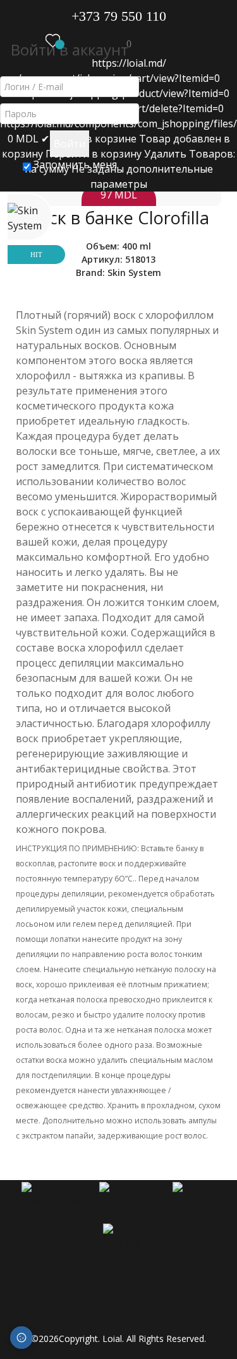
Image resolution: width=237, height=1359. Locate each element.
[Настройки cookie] (21, 1337)
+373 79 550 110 (118, 16)
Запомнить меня (74, 164)
